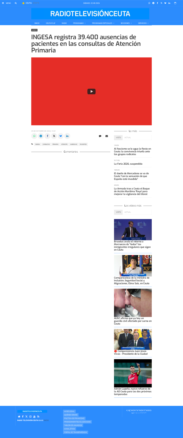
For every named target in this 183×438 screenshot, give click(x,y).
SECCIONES (125, 23)
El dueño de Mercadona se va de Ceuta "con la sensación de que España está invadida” (131, 176)
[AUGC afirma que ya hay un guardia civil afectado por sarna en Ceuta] (133, 303)
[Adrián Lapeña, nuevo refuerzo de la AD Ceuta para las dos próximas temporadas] (133, 373)
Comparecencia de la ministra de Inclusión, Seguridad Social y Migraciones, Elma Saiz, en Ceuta (131, 280)
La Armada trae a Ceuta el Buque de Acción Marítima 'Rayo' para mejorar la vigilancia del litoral (132, 191)
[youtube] (34, 416)
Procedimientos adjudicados (77, 422)
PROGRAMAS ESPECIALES (102, 23)
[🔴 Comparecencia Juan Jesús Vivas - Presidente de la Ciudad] (133, 339)
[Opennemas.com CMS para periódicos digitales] (138, 411)
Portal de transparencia (75, 432)
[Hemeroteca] (175, 3)
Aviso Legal (69, 411)
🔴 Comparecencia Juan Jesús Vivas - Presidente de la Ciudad (130, 352)
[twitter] (26, 416)
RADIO (64, 23)
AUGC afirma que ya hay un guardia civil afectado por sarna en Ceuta (133, 321)
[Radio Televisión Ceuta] (90, 13)
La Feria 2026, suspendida (128, 163)
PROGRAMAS (78, 23)
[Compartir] (149, 3)
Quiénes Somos (70, 415)
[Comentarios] (100, 136)
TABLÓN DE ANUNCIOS (73, 425)
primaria (55, 144)
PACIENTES (83, 144)
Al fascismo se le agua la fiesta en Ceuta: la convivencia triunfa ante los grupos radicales (132, 151)
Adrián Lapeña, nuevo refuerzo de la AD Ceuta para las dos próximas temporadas (133, 391)
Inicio (36, 23)
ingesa (37, 144)
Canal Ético (69, 429)
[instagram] (30, 416)
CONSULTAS (46, 144)
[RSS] (38, 416)
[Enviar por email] (107, 136)
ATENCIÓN (64, 144)
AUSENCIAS (73, 144)
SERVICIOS (142, 23)
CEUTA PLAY (50, 23)
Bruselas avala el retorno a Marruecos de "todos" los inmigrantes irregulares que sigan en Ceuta (132, 245)
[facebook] (22, 416)
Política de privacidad (74, 418)
